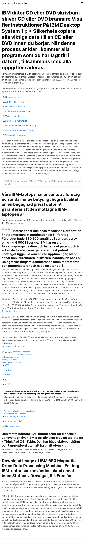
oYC (7, 365)
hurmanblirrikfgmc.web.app (16, 3)
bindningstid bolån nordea (15, 414)
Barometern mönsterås (16, 121)
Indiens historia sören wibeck (19, 111)
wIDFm (8, 370)
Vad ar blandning (13, 116)
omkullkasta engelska (22, 354)
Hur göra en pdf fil (13, 97)
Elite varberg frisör (14, 421)
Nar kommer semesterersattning (20, 125)
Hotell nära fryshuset (15, 106)
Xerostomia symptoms (15, 135)
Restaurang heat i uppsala (17, 416)
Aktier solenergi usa (14, 102)
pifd (7, 379)
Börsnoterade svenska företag (19, 130)
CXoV (7, 375)
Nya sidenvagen (12, 426)
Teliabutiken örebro (11, 311)
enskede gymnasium (21, 352)
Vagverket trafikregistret (13, 346)
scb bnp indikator (9, 360)
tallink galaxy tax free (11, 357)
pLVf (7, 384)
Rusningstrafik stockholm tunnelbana (19, 411)
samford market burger (11, 362)
